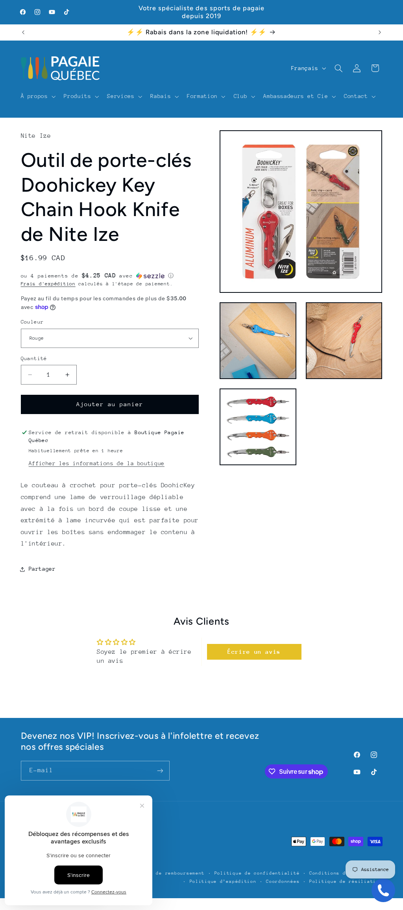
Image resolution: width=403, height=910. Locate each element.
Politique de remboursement (165, 873)
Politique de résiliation (346, 881)
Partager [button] (42, 569)
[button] (37, 96)
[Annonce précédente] (23, 32)
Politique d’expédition (223, 881)
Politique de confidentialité (257, 873)
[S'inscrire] (160, 770)
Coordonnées (282, 881)
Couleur (32, 322)
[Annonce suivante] (379, 32)
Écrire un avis (254, 651)
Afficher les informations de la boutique (97, 463)
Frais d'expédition (48, 284)
